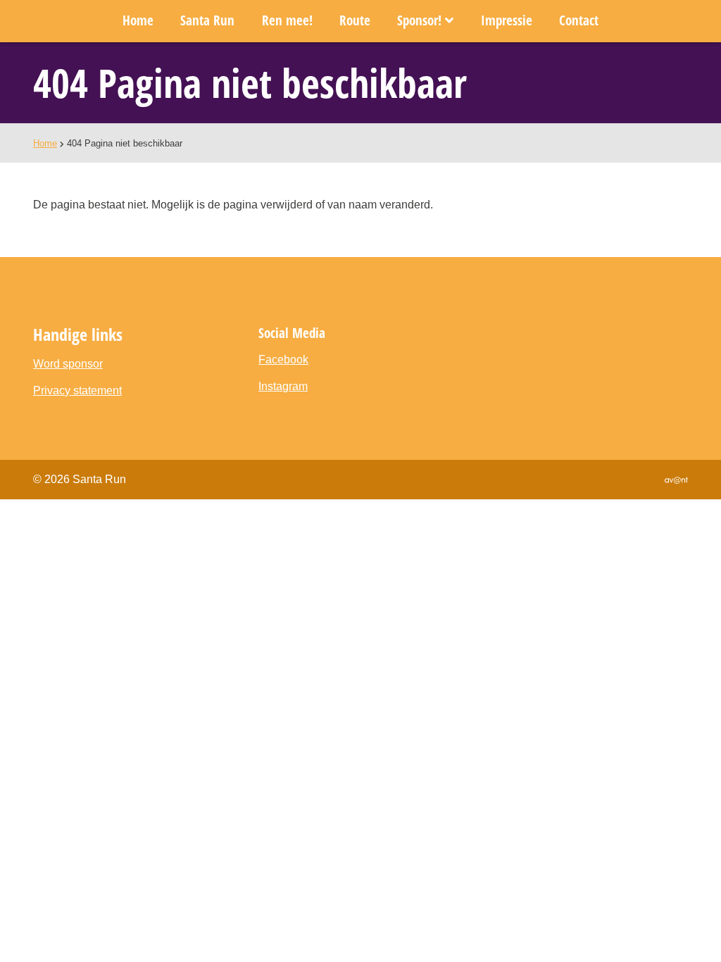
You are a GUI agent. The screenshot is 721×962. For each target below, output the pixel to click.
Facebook (283, 360)
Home (138, 20)
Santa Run (207, 20)
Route (354, 20)
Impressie (506, 20)
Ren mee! (287, 20)
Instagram (283, 386)
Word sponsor (68, 364)
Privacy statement (77, 390)
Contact (578, 20)
